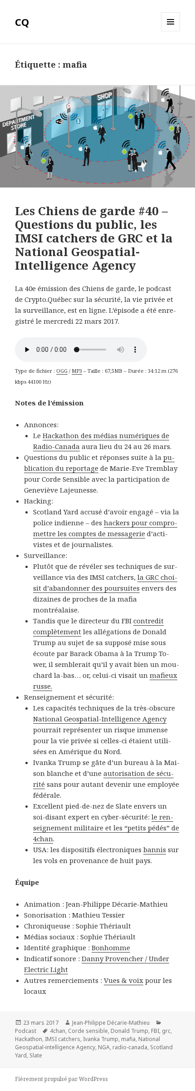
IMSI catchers (62, 1039)
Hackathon (28, 1039)
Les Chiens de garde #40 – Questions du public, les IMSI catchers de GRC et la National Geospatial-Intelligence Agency (94, 237)
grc (166, 1031)
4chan (57, 1031)
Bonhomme (111, 947)
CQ (22, 22)
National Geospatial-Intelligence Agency (99, 718)
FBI (155, 1031)
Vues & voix (123, 980)
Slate (35, 1055)
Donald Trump (129, 1031)
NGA (104, 1047)
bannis (154, 849)
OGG (62, 370)
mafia (128, 1039)
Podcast (25, 1031)
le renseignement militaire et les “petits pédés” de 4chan (106, 827)
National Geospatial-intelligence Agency (87, 1043)
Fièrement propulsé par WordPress (61, 1079)
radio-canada (129, 1047)
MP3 (77, 370)
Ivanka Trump (100, 1039)
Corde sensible (88, 1031)
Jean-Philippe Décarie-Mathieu (111, 1023)
